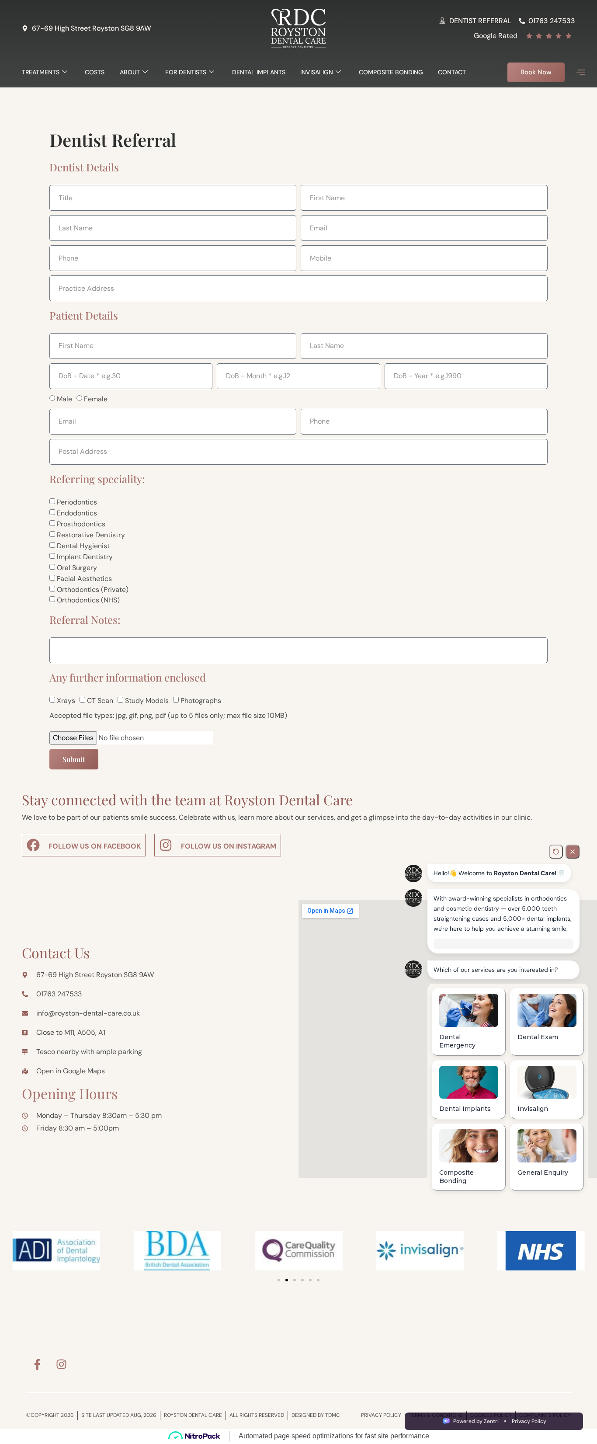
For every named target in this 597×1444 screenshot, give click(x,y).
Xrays (66, 700)
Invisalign (316, 72)
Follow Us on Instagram (228, 846)
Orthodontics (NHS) (88, 600)
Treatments (40, 72)
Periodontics (77, 502)
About (130, 72)
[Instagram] (61, 1364)
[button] (580, 72)
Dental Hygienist (83, 545)
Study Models (147, 700)
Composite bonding (391, 72)
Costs (94, 72)
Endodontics (77, 513)
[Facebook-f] (37, 1364)
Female (96, 399)
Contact (452, 72)
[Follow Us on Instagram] (165, 845)
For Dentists (185, 72)
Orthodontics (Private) (92, 589)
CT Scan (100, 700)
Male (64, 399)
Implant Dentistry (85, 556)
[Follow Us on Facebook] (33, 845)
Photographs (200, 700)
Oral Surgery (77, 567)
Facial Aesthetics (84, 578)
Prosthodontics (81, 524)
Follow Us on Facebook (95, 846)
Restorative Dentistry (91, 534)
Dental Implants (258, 72)
